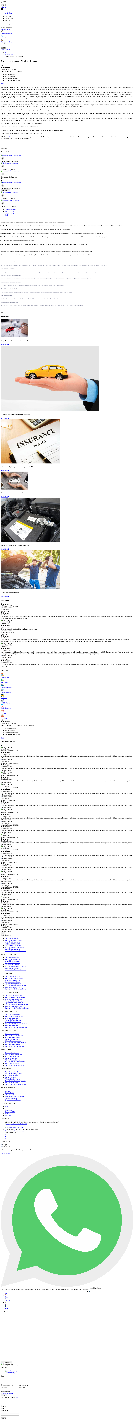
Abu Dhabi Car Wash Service (14, 1016)
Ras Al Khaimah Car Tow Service (15, 1042)
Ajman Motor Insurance (12, 968)
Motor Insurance (10, 54)
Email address (23, 1385)
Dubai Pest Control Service (13, 995)
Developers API (10, 1112)
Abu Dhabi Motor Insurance (13, 959)
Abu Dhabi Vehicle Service (13, 1054)
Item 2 (7, 20)
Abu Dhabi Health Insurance (14, 940)
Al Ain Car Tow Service (12, 1037)
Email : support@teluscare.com (14, 1131)
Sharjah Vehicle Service (12, 1058)
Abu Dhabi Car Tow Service (14, 1035)
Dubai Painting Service (12, 1072)
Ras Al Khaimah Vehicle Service (15, 1062)
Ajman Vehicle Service (12, 1063)
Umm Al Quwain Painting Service (15, 1084)
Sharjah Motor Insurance (12, 963)
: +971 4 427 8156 (22, 1127)
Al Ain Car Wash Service (12, 1018)
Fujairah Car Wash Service (13, 1022)
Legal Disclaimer (10, 1094)
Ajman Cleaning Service (12, 987)
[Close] (1, 1384)
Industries (8, 1115)
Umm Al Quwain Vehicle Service (15, 1065)
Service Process (9, 211)
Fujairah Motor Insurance (12, 964)
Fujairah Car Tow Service (13, 1041)
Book (2, 83)
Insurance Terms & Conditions (14, 1096)
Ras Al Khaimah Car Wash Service (15, 1023)
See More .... (5, 190)
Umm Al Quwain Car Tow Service (15, 1046)
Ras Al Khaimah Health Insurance (15, 947)
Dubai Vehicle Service (12, 1053)
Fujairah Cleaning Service (13, 983)
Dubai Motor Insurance (12, 957)
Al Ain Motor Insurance (12, 961)
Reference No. (7, 1407)
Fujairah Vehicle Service (12, 1060)
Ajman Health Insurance (12, 949)
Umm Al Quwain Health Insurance (15, 951)
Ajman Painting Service (12, 1082)
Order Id (6, 1411)
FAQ (6, 215)
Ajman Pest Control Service (13, 1006)
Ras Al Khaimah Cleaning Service (15, 985)
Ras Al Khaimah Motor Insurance (15, 966)
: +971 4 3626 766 (21, 1124)
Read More (4, 344)
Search (4, 1418)
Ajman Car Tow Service (12, 1044)
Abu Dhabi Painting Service (13, 1074)
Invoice (5, 1409)
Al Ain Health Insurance (12, 942)
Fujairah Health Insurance (13, 945)
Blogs (6, 1106)
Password (22, 1387)
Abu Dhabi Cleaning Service (14, 978)
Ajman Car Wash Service (12, 1025)
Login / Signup (5, 49)
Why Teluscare (9, 213)
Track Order (8, 16)
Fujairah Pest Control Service (14, 1003)
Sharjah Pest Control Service (13, 1001)
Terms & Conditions (11, 1098)
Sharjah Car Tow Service (12, 1039)
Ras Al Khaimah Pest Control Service (16, 1004)
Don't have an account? (11, 1397)
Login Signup (9, 13)
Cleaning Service (10, 18)
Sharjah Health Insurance (12, 944)
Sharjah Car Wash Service (13, 1020)
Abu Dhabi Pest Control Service (15, 997)
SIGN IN (4, 1395)
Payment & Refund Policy (13, 1100)
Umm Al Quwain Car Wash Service (16, 1027)
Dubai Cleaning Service (12, 976)
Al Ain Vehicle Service (12, 1056)
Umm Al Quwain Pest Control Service (17, 1008)
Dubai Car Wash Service (12, 1015)
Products (7, 1113)
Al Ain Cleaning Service (12, 980)
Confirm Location (6, 1362)
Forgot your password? (8, 1393)
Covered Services (10, 209)
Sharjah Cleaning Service (12, 982)
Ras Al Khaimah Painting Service (15, 1081)
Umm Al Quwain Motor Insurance (15, 970)
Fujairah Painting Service (12, 1079)
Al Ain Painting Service (12, 1075)
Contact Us (8, 1110)
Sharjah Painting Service (12, 1077)
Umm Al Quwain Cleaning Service (15, 989)
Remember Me (5, 1391)
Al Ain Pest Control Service (13, 999)
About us (7, 1091)
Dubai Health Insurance (12, 938)
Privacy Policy (9, 1093)
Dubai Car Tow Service (12, 1034)
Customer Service (10, 15)
